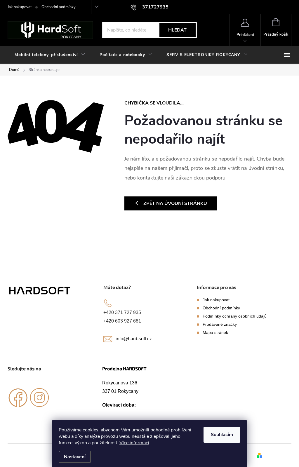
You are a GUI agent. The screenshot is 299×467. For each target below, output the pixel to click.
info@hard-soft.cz (134, 338)
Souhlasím (222, 434)
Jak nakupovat (20, 7)
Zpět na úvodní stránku (175, 203)
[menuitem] (50, 55)
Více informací (134, 443)
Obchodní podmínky (58, 7)
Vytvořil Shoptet (277, 455)
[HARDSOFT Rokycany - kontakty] (40, 290)
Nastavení (75, 457)
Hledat (177, 30)
